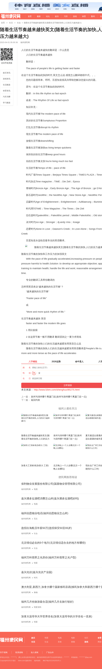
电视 (36, 489)
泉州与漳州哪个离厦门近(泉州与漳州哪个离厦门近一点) (59, 396)
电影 (73, 638)
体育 (84, 16)
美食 (60, 642)
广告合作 (50, 652)
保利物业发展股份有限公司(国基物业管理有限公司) (51, 483)
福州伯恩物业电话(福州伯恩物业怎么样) (44, 513)
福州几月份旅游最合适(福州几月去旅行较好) (47, 601)
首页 (30, 16)
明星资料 (37, 607)
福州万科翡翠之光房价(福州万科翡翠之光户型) (48, 557)
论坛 (48, 16)
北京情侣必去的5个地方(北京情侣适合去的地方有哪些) (53, 542)
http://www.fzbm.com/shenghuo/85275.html (57, 389)
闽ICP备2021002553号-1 (52, 661)
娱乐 (57, 16)
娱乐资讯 (6, 73)
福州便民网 (8, 16)
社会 (19, 23)
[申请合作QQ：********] (8, 657)
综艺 (86, 638)
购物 (36, 592)
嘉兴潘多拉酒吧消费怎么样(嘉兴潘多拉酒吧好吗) (50, 498)
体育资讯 (6, 91)
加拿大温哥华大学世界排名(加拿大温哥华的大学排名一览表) (56, 616)
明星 (36, 563)
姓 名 (27, 367)
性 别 (27, 373)
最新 (39, 16)
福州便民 (37, 661)
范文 (36, 519)
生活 (11, 23)
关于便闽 (3, 652)
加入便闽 (34, 652)
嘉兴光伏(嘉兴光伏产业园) (36, 572)
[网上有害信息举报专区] (26, 657)
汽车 (66, 16)
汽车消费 (6, 97)
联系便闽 (19, 652)
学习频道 (6, 103)
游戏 (75, 16)
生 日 (27, 378)
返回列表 (35, 400)
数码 (93, 16)
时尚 (36, 578)
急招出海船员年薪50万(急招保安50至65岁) (46, 528)
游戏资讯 (6, 79)
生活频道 (6, 85)
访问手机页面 (6, 63)
